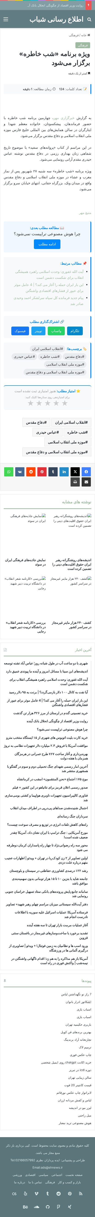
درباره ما (19, 1182)
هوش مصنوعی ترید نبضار (75, 1123)
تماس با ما (35, 1182)
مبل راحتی (84, 1115)
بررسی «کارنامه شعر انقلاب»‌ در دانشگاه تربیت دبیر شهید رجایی (26, 627)
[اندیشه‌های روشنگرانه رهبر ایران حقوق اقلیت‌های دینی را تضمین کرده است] (70, 534)
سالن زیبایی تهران (79, 1077)
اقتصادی (30, 1175)
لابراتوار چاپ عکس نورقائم (73, 1092)
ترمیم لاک (85, 1047)
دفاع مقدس (35, 422)
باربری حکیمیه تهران (78, 1024)
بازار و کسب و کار (69, 1182)
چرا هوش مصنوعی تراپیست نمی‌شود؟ (47, 233)
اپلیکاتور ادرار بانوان (78, 1002)
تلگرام (75, 331)
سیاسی (43, 1175)
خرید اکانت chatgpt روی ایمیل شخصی (66, 1062)
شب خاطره (76, 432)
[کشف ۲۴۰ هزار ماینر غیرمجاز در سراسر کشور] (70, 597)
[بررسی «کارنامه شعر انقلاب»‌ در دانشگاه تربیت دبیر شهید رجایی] (25, 597)
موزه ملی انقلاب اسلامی (66, 442)
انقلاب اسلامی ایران (70, 422)
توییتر (38, 331)
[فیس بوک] (86, 471)
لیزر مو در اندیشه (80, 1108)
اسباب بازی (84, 1009)
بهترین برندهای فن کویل (76, 1032)
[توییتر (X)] (75, 471)
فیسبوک (20, 331)
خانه (84, 35)
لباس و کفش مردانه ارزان (74, 1100)
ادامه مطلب (47, 244)
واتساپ (56, 331)
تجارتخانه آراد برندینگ (77, 1039)
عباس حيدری (46, 432)
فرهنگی (74, 35)
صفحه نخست (74, 1175)
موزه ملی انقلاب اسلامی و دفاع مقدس (55, 452)
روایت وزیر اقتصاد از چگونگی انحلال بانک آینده (53, 5)
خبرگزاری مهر (65, 118)
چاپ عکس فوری (80, 1055)
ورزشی (17, 1175)
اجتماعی (56, 1175)
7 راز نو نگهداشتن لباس (76, 994)
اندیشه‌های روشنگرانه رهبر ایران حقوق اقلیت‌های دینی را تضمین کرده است (71, 564)
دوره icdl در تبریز (80, 1070)
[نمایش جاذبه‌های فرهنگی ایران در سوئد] (25, 534)
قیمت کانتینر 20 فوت (77, 1085)
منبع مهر (85, 212)
